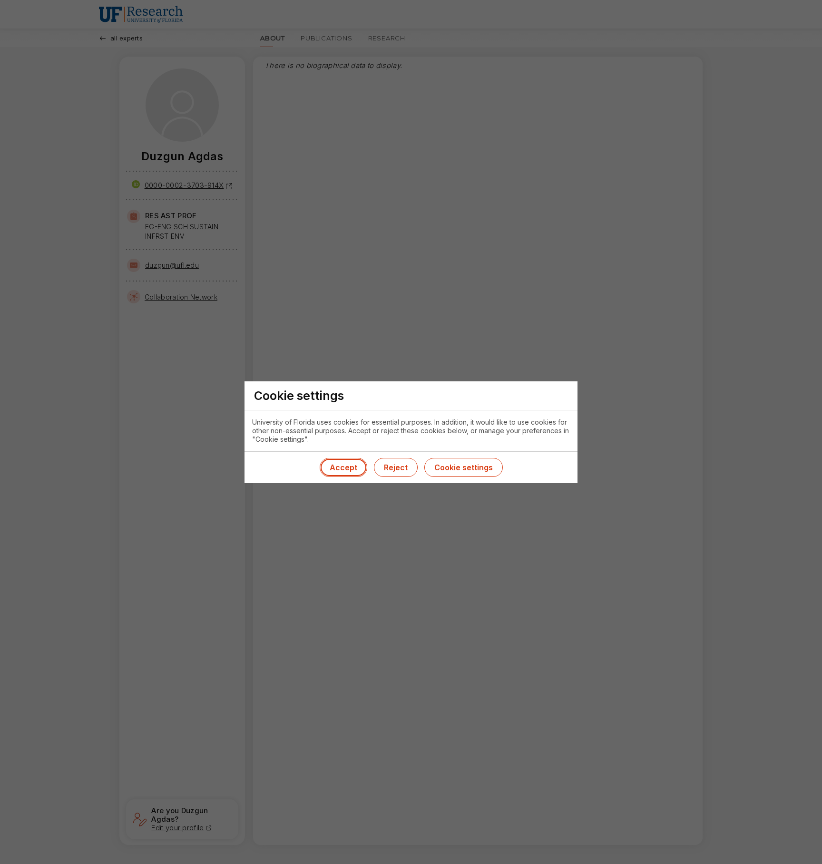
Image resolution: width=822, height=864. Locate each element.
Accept (343, 467)
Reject (396, 467)
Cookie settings (463, 467)
